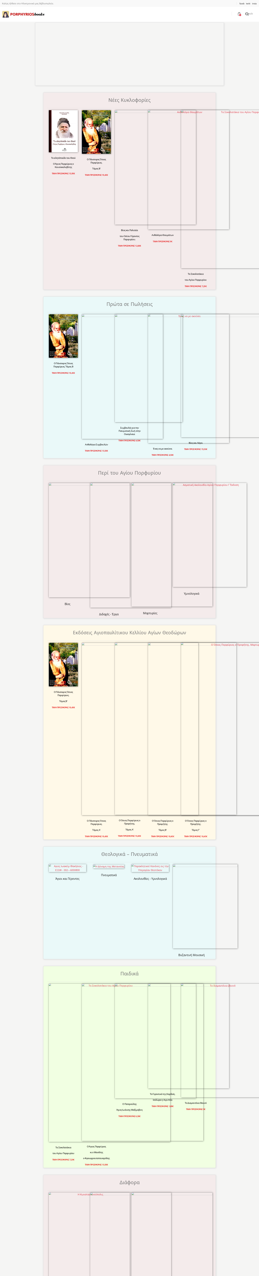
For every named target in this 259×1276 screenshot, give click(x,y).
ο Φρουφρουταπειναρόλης (96, 762)
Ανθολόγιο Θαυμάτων (162, 235)
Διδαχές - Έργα (108, 502)
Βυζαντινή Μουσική (191, 679)
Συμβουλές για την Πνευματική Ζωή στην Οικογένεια (130, 324)
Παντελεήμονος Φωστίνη (109, 859)
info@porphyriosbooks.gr (155, 1001)
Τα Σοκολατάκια (196, 153)
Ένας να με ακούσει (162, 403)
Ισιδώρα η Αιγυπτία (162, 756)
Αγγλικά (57, 906)
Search (249, 13)
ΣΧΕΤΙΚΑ (105, 995)
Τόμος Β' (96, 168)
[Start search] (247, 14)
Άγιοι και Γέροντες (67, 638)
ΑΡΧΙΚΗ (105, 989)
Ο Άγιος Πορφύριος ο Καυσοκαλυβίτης (63, 165)
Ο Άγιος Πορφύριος (96, 750)
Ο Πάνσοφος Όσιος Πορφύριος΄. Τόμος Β (63, 320)
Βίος (67, 497)
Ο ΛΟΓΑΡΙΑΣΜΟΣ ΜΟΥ (114, 1007)
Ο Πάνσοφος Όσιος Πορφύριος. (96, 161)
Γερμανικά (98, 906)
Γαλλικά (78, 906)
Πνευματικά (109, 634)
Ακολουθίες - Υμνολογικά (150, 638)
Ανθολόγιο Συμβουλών (96, 319)
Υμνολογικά (191, 497)
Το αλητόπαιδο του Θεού (63, 157)
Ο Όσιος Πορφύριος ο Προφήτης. (129, 579)
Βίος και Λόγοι (196, 319)
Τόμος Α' (96, 588)
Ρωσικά (160, 906)
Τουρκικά (202, 906)
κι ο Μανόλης (96, 756)
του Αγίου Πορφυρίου (196, 159)
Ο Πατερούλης (129, 754)
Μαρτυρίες (150, 502)
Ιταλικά (119, 906)
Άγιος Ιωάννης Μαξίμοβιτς (129, 759)
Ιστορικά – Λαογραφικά (67, 858)
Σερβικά (181, 906)
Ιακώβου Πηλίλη (150, 856)
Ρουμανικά (140, 906)
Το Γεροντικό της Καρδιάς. (162, 750)
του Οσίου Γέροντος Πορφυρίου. (129, 164)
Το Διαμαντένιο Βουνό (196, 753)
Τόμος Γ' (196, 587)
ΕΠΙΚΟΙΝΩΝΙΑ (109, 1001)
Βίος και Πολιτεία (129, 156)
